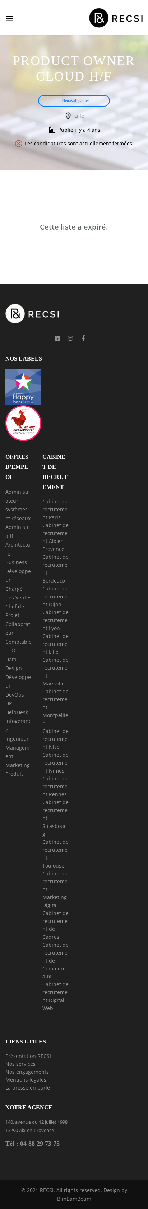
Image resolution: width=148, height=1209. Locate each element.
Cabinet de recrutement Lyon (55, 620)
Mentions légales (25, 1079)
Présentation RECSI (28, 1055)
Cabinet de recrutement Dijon (55, 596)
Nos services (20, 1063)
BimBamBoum (74, 1198)
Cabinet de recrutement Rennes (55, 786)
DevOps (14, 694)
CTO (10, 650)
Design (13, 668)
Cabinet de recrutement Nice (55, 739)
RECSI (47, 1190)
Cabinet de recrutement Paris (55, 509)
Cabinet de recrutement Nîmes (55, 762)
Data (11, 659)
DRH (10, 703)
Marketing (17, 765)
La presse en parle (27, 1087)
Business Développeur (18, 571)
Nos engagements (27, 1071)
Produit (14, 773)
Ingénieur (17, 738)
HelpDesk (16, 712)
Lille (79, 115)
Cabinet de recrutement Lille (55, 644)
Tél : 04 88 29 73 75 (32, 1143)
